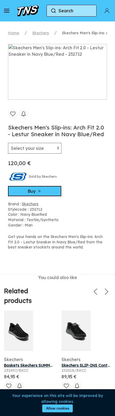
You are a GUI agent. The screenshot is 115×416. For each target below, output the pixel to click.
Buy (32, 191)
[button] (6, 10)
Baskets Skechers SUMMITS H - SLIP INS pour (47, 365)
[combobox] (72, 11)
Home (13, 33)
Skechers (40, 33)
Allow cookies (57, 408)
